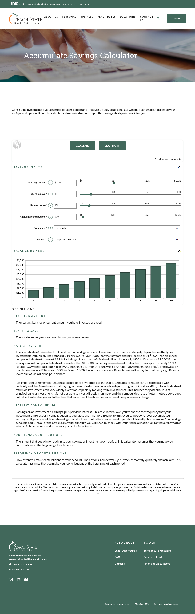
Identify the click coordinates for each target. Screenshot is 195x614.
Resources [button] (125, 542)
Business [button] (86, 16)
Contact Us (146, 18)
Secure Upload (153, 557)
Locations (128, 16)
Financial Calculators (157, 563)
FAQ (117, 557)
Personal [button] (69, 16)
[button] (97, 167)
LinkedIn (18, 579)
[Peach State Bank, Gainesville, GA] (25, 18)
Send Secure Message (157, 550)
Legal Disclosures (126, 550)
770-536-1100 (25, 564)
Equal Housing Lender (167, 604)
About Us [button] (51, 16)
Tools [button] (149, 542)
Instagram (11, 579)
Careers (120, 563)
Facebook (26, 579)
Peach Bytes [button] (107, 16)
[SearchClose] (158, 18)
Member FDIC (142, 603)
